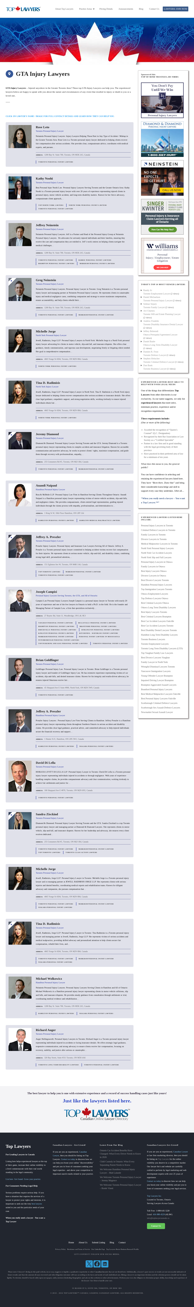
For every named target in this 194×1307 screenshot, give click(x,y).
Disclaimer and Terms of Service (78, 1249)
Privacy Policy (60, 1249)
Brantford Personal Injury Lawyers (98, 626)
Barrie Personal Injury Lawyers (95, 260)
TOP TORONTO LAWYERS (49, 572)
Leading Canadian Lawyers (104, 1293)
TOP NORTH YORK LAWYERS (50, 205)
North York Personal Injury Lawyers (88, 205)
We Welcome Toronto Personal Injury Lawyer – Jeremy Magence (120, 1179)
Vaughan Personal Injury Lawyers (55, 623)
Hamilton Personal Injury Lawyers (56, 520)
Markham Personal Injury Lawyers (97, 263)
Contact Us (154, 9)
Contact (122, 1242)
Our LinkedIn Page (98, 1249)
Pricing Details (106, 9)
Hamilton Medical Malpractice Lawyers (99, 520)
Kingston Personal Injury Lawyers (56, 633)
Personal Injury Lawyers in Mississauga (99, 636)
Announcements (125, 9)
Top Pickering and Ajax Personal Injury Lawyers (63, 643)
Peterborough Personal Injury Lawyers (58, 640)
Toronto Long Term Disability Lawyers (58, 1065)
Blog (141, 9)
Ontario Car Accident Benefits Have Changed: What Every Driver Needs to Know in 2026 (120, 1153)
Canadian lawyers (101, 1272)
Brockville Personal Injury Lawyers (57, 630)
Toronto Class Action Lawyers (81, 852)
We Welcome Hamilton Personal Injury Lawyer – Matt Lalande (117, 1171)
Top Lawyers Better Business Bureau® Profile (122, 1249)
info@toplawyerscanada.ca (158, 1218)
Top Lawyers (163, 1159)
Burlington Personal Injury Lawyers (100, 630)
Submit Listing (98, 1242)
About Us (83, 1242)
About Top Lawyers (64, 9)
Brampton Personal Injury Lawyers (56, 263)
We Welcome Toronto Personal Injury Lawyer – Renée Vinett (120, 1187)
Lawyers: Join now (175, 9)
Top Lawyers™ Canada (76, 1293)
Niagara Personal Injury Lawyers (96, 746)
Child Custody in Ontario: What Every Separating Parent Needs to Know (117, 1163)
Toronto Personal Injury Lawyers (55, 162)
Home (71, 1242)
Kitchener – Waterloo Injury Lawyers (98, 633)
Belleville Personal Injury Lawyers (97, 623)
